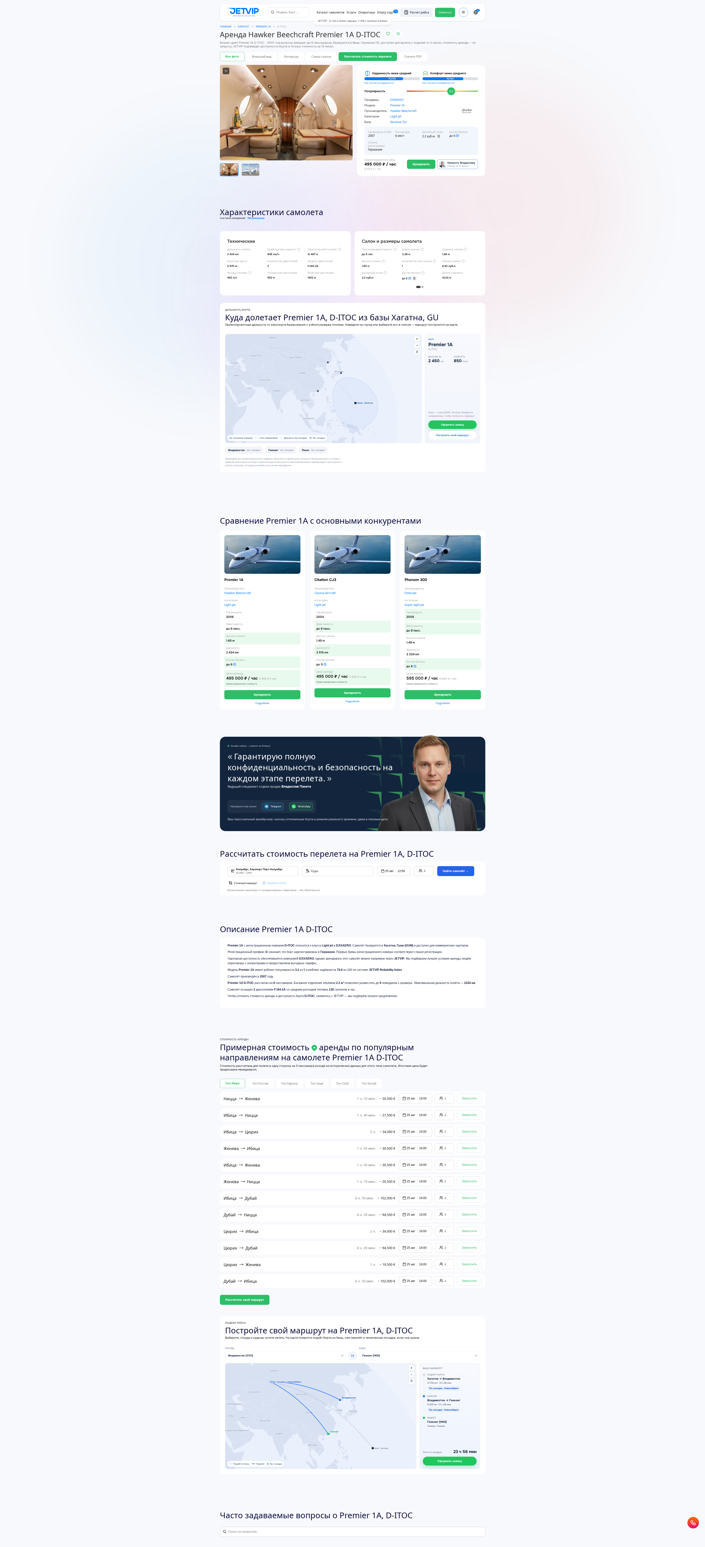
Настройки (679, 1528)
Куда (362, 1348)
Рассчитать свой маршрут (244, 1300)
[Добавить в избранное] (388, 34)
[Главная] (243, 12)
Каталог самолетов (330, 12)
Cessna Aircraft (325, 593)
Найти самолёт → (456, 871)
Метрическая (256, 218)
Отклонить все (650, 1528)
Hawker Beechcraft (403, 111)
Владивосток (244, 450)
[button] (328, 362)
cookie (636, 1497)
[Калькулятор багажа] (438, 136)
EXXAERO (396, 100)
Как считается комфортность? (438, 83)
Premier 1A (397, 105)
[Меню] (463, 12)
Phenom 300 (416, 579)
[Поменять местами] (352, 1355)
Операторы (366, 12)
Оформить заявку (452, 424)
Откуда (230, 1348)
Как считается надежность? (379, 83)
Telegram (276, 806)
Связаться (445, 12)
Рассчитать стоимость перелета (367, 56)
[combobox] (288, 12)
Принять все (622, 1528)
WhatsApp (304, 806)
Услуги (351, 12)
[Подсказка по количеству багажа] (457, 135)
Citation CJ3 (325, 579)
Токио (313, 450)
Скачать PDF (413, 56)
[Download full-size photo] (226, 71)
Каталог (243, 26)
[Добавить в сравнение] (398, 34)
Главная (225, 26)
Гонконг (281, 450)
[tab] (418, 287)
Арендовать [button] (262, 695)
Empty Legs (387, 12)
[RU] (476, 12)
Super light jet (414, 605)
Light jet (395, 116)
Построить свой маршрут (452, 435)
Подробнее (262, 703)
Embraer (411, 593)
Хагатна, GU (398, 122)
